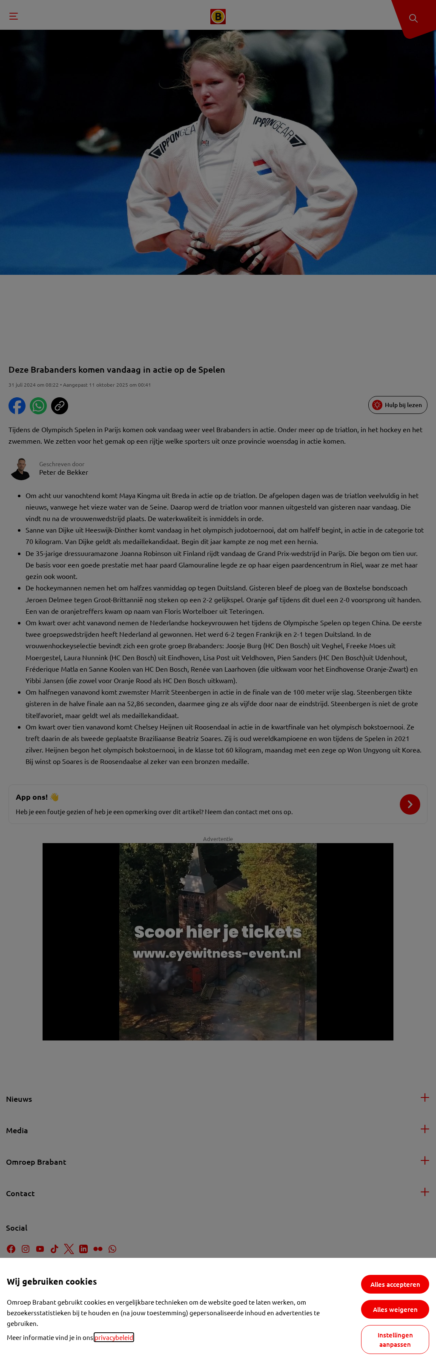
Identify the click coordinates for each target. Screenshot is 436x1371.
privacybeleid (114, 1337)
